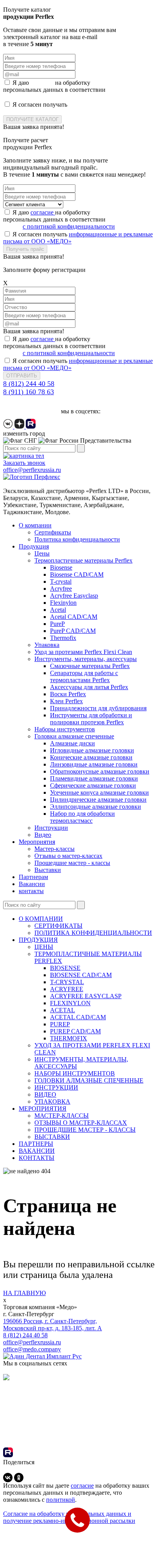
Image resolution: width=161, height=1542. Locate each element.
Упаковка (46, 644)
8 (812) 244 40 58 (28, 384)
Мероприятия (37, 841)
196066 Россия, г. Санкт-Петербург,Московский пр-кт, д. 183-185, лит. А (52, 1324)
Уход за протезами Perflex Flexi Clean (83, 652)
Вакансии (32, 884)
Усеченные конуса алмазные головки (99, 792)
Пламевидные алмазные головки (94, 778)
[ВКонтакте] (8, 1477)
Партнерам (33, 877)
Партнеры (36, 1143)
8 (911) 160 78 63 (28, 392)
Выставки (47, 870)
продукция (38, 939)
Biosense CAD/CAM (77, 574)
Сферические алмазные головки (93, 785)
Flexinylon (63, 602)
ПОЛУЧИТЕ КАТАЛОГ (32, 119)
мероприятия (42, 1108)
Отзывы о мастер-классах (68, 855)
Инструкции (51, 827)
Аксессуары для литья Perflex (89, 687)
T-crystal (61, 581)
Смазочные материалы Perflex (90, 666)
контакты (31, 891)
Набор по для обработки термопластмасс (82, 817)
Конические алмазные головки (91, 757)
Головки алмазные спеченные (74, 736)
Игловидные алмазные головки (92, 750)
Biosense (61, 567)
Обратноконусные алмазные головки (99, 771)
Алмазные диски (72, 743)
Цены (42, 553)
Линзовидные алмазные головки (94, 764)
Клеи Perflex (66, 701)
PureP (57, 623)
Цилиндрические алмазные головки (98, 799)
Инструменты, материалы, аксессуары (85, 659)
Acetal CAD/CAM (73, 616)
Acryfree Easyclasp (74, 595)
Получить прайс (25, 249)
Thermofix (63, 637)
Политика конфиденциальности (77, 539)
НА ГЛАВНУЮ (24, 1293)
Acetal (58, 609)
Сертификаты (52, 532)
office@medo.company (32, 1349)
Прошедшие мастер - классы (72, 862)
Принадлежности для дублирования (98, 708)
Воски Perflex (68, 694)
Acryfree (61, 588)
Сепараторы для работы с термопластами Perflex (84, 676)
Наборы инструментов (64, 729)
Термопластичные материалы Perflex (83, 560)
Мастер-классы (54, 848)
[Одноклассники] (18, 1477)
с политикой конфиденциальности (69, 96)
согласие (42, 82)
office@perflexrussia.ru (32, 1342)
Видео (42, 834)
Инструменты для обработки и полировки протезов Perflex (91, 718)
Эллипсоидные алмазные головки (95, 806)
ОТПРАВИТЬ (21, 376)
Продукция (34, 546)
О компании (35, 525)
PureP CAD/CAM (73, 630)
